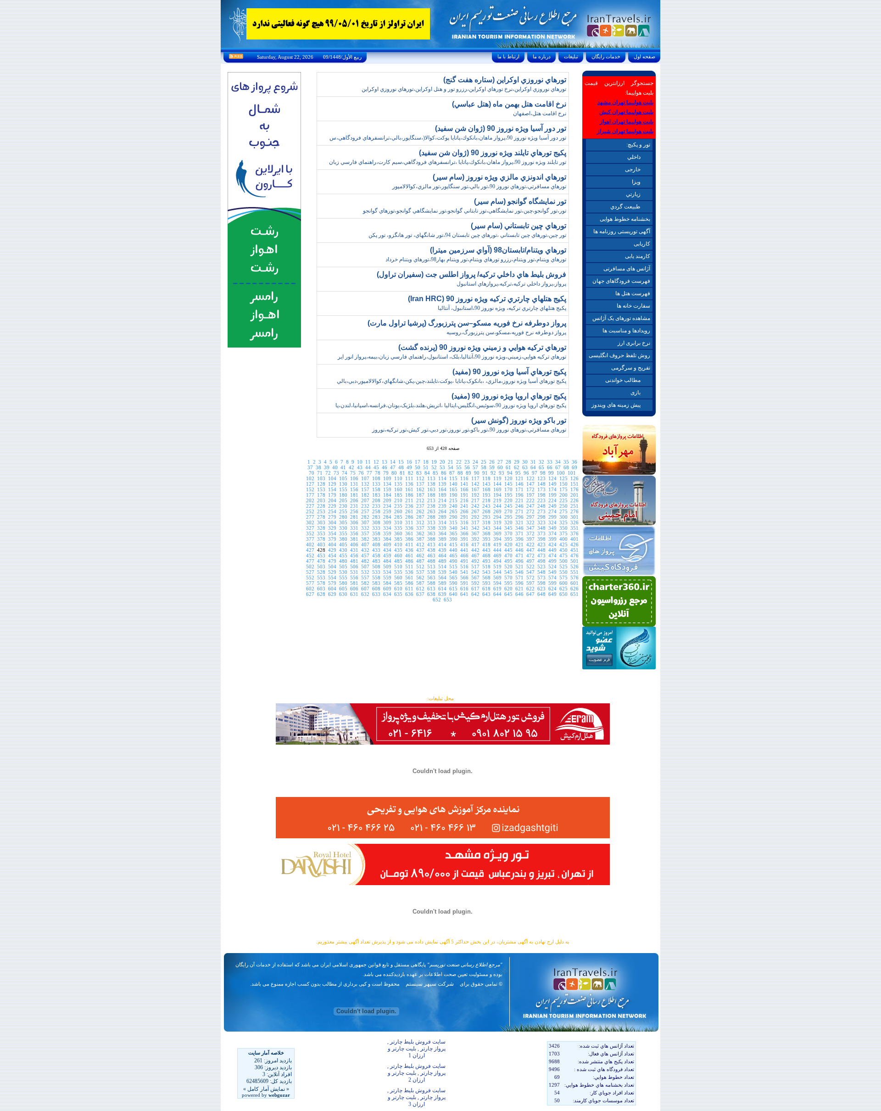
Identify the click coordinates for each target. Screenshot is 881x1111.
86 (443, 473)
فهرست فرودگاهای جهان (621, 281)
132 (365, 484)
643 (486, 594)
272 (530, 511)
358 (376, 533)
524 (552, 566)
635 (398, 594)
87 (452, 473)
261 (409, 511)
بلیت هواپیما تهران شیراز (625, 131)
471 (519, 555)
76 (361, 473)
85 (435, 473)
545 (508, 572)
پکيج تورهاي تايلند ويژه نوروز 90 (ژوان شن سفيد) (492, 153)
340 (453, 528)
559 (387, 577)
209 (387, 500)
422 (530, 544)
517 (475, 566)
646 (519, 594)
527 (310, 572)
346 (519, 528)
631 (354, 594)
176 (574, 489)
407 (365, 544)
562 (420, 577)
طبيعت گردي (625, 206)
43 (359, 467)
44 (368, 467)
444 (497, 550)
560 (398, 577)
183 (376, 495)
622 (530, 588)
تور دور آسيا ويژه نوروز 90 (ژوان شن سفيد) (500, 128)
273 (541, 511)
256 (354, 511)
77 (369, 473)
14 (393, 462)
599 (552, 583)
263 (431, 511)
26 (492, 462)
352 (310, 533)
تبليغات (571, 56)
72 (328, 473)
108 (376, 478)
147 (530, 484)
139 (442, 484)
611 (409, 588)
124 (552, 478)
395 (508, 539)
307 (365, 522)
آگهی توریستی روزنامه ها (621, 231)
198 (541, 495)
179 (332, 495)
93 (501, 473)
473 (541, 555)
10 (359, 462)
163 (431, 489)
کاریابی (642, 244)
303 (321, 522)
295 (508, 517)
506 (354, 566)
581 (354, 583)
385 (398, 539)
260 (398, 511)
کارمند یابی (637, 256)
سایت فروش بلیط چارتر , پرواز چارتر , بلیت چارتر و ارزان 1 (416, 1048)
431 (354, 550)
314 (442, 522)
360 (398, 533)
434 (387, 550)
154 (332, 489)
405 (343, 544)
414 (442, 544)
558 (376, 577)
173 (541, 489)
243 (486, 506)
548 (541, 572)
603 (321, 588)
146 (519, 484)
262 (420, 511)
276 (574, 511)
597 (530, 583)
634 (387, 594)
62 (516, 467)
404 (332, 544)
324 (552, 522)
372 (530, 533)
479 (332, 561)
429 (332, 550)
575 (563, 577)
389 (442, 539)
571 (519, 577)
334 (387, 528)
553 (321, 577)
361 (409, 533)
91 (485, 473)
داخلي (634, 157)
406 (354, 544)
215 (453, 500)
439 (442, 550)
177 (310, 495)
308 (376, 522)
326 (574, 522)
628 (321, 594)
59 (492, 467)
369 (497, 533)
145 (508, 484)
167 (475, 489)
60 (500, 467)
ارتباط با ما (508, 56)
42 (351, 467)
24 (475, 462)
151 (574, 484)
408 (376, 544)
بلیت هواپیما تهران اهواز (626, 121)
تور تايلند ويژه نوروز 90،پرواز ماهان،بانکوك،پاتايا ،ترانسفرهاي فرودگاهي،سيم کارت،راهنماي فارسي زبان (447, 162)
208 (376, 500)
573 (541, 577)
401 (574, 539)
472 (530, 555)
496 (519, 561)
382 (365, 539)
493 (486, 561)
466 (464, 555)
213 (431, 500)
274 (552, 511)
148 (541, 484)
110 (398, 478)
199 (552, 495)
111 (409, 478)
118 (486, 478)
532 (365, 572)
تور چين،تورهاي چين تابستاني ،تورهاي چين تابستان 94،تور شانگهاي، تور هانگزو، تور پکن (467, 235)
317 (475, 522)
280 (343, 517)
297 (530, 517)
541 (464, 572)
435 (398, 550)
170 (508, 489)
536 (409, 572)
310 (398, 522)
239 (442, 506)
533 (376, 572)
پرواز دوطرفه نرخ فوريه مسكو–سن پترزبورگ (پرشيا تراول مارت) (467, 323)
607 (365, 588)
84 (427, 473)
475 (563, 555)
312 (420, 522)
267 (475, 511)
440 (453, 550)
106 (354, 478)
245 (508, 506)
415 (453, 544)
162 (420, 489)
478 (321, 561)
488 (431, 561)
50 (417, 467)
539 (442, 572)
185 (398, 495)
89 (468, 473)
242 (475, 506)
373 (541, 533)
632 (365, 594)
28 (508, 462)
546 (519, 572)
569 (497, 577)
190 (453, 495)
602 (310, 588)
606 (354, 588)
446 (519, 550)
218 (486, 500)
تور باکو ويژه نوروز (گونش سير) (518, 420)
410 (398, 544)
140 (453, 484)
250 (563, 506)
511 (409, 566)
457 (365, 555)
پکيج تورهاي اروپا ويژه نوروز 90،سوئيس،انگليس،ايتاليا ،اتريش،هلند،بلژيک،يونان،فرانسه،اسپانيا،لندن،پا (450, 405)
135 (398, 484)
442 (475, 550)
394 (497, 539)
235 (398, 506)
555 (343, 577)
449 (552, 550)
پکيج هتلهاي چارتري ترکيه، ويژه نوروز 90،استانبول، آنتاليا (502, 308)
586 (409, 583)
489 (442, 561)
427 (310, 550)
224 (552, 500)
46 (384, 467)
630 (343, 594)
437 (420, 550)
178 (321, 495)
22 (459, 462)
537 (420, 572)
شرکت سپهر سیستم (430, 984)
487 (420, 561)
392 (475, 539)
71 (320, 473)
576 (574, 577)
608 (376, 588)
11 (368, 462)
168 (486, 489)
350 (563, 528)
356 (354, 533)
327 (310, 528)
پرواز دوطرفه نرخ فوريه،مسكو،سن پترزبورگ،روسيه (506, 332)
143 (486, 484)
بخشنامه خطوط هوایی (625, 219)
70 (311, 473)
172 (530, 489)
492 (475, 561)
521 (519, 566)
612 (420, 588)
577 (310, 583)
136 (409, 484)
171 (519, 489)
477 (310, 561)
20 (442, 462)
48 (401, 467)
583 (376, 583)
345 (508, 528)
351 (574, 528)
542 (475, 572)
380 (343, 539)
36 (574, 462)
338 (431, 528)
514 (442, 566)
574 (552, 577)
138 (431, 484)
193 (486, 495)
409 (387, 544)
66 (549, 467)
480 (343, 561)
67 (558, 467)
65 (541, 467)
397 (530, 539)
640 (453, 594)
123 (541, 478)
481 (354, 561)
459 (387, 555)
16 (409, 462)
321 (519, 522)
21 (450, 462)
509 (387, 566)
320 (508, 522)
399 (552, 539)
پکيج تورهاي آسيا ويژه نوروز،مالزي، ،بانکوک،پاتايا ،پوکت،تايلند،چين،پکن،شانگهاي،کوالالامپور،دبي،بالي (451, 381)
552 (310, 577)
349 (552, 528)
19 (434, 462)
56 (467, 467)
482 (365, 561)
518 (486, 566)
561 (409, 577)
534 (387, 572)
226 (574, 500)
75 (353, 473)
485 (398, 561)
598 (541, 583)
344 (497, 528)
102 (310, 478)
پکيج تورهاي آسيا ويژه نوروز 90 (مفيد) (509, 372)
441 (464, 550)
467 (475, 555)
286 (409, 517)
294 (497, 517)
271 (519, 511)
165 (453, 489)
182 (365, 495)
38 (318, 467)
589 (442, 583)
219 (497, 500)
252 (310, 511)
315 (453, 522)
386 (409, 539)
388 (431, 539)
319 (497, 522)
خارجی (633, 169)
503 (321, 566)
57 (475, 467)
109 (387, 478)
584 (387, 583)
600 (563, 583)
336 (409, 528)
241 (464, 506)
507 (365, 566)
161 (409, 489)
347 (530, 528)
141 (464, 484)
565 (453, 577)
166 (464, 489)
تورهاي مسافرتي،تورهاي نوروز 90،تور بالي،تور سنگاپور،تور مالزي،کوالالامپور (479, 186)
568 (486, 577)
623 (541, 588)
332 (365, 528)
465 (453, 555)
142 (475, 484)
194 (497, 495)
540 (453, 572)
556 (354, 577)
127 (310, 484)
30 (525, 462)
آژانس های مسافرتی (626, 268)
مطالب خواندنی (623, 380)
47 (393, 467)
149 (552, 484)
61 (508, 467)
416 (464, 544)
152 (310, 489)
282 (365, 517)
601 (574, 583)
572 (530, 577)
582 (365, 583)
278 (321, 517)
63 (525, 467)
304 (332, 522)
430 (343, 550)
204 (332, 500)
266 (464, 511)
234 (387, 506)
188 (431, 495)
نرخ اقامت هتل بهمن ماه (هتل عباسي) (509, 104)
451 (574, 550)
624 (552, 588)
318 (486, 522)
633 (376, 594)
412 (420, 544)
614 (442, 588)
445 (508, 550)
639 (442, 594)
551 (574, 572)
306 (354, 522)
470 (508, 555)
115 (453, 478)
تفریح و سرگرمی (630, 368)
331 (354, 528)
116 (464, 478)
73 (336, 473)
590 (453, 583)
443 (486, 550)
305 (343, 522)
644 (497, 594)
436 (409, 550)
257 (365, 511)
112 (420, 478)
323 (541, 522)
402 (310, 544)
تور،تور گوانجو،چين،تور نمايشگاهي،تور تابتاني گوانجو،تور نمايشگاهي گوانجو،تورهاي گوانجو (464, 211)
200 (563, 495)
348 (541, 528)
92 (493, 473)
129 (332, 484)
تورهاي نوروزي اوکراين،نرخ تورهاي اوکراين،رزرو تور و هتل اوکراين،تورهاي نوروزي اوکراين (464, 89)
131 (354, 484)
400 (563, 539)
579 (332, 583)
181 (354, 495)
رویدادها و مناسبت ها (626, 330)
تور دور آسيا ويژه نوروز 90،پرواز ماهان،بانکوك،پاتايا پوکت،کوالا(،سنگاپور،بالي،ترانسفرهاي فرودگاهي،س (447, 138)
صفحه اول (644, 56)
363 (431, 533)
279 (332, 517)
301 (574, 517)
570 (508, 577)
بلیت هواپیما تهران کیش (626, 112)
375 (563, 533)
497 (530, 561)
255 (343, 511)
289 (442, 517)
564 (442, 577)
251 (574, 506)
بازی (635, 392)
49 (409, 467)
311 (409, 522)
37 (310, 467)
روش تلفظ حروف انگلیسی (619, 355)
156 (354, 489)
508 (376, 566)
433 (376, 550)
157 (365, 489)
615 (453, 588)
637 (420, 594)
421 (519, 544)
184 (387, 495)
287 (420, 517)
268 (486, 511)
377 (310, 539)
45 (376, 467)
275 (563, 511)
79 (386, 473)
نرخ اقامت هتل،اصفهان (539, 113)
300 (563, 517)
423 (541, 544)
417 (475, 544)
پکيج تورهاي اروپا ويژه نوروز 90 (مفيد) (509, 396)
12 (376, 462)
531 (354, 572)
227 (310, 506)
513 (431, 566)
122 (530, 478)
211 (409, 500)
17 (417, 462)
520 (508, 566)
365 (453, 533)
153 (321, 489)
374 (552, 533)
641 (464, 594)
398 (541, 539)
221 (519, 500)
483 (376, 561)
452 (310, 555)
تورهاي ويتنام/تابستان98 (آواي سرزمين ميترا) (498, 250)
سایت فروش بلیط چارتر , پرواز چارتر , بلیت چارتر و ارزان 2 (416, 1073)
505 (343, 566)
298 (541, 517)
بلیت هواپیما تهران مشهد (625, 102)
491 (464, 561)
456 (354, 555)
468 (486, 555)
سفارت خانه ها (633, 306)
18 (426, 462)
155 (343, 489)
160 (398, 489)
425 (563, 544)
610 (398, 588)
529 (332, 572)
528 (321, 572)
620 (508, 588)
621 (519, 588)
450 (563, 550)
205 (343, 500)
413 (431, 544)
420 (508, 544)
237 (420, 506)
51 (426, 467)
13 (384, 462)
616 (464, 588)
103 (321, 478)
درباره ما (541, 56)
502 (310, 566)
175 (563, 489)
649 (552, 594)
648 (541, 594)
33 (549, 462)
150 (563, 484)
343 (486, 528)
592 (475, 583)
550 (563, 572)
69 (574, 467)
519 (497, 566)
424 (552, 544)
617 (475, 588)
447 (530, 550)
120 (508, 478)
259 (387, 511)
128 (321, 484)
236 (409, 506)
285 (398, 517)
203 (321, 500)
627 (310, 594)
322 (530, 522)
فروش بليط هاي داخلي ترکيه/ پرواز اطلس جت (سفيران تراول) (471, 274)
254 (332, 511)
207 (365, 500)
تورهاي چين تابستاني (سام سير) (518, 226)
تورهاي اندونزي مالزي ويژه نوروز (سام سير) (499, 177)
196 (519, 495)
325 (563, 522)
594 (497, 583)
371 (519, 533)
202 (310, 500)
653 (448, 599)
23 (467, 462)
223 (541, 500)
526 (574, 566)
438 (431, 550)
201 (574, 495)
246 (519, 506)
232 (365, 506)
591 (464, 583)
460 (398, 555)
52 (434, 467)
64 (533, 467)
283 (376, 517)
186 (409, 495)
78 (377, 473)
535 (398, 572)
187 (420, 495)
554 (332, 577)
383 (376, 539)
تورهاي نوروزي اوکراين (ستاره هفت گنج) (504, 80)
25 (483, 462)
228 (321, 506)
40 (335, 467)
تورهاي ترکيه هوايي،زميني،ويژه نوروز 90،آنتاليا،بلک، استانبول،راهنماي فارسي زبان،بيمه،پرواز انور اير (452, 357)
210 (398, 500)
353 (321, 533)
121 (519, 478)
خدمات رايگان (606, 56)
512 (420, 566)
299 (552, 517)
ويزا (636, 182)
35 (566, 462)
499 (552, 561)
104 (332, 478)
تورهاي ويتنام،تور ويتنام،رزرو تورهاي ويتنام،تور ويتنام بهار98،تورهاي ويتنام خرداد (475, 259)
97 (534, 473)
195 (508, 495)
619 (497, 588)
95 (518, 473)
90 (477, 473)
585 (398, 583)
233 (376, 506)
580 (343, 583)
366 (464, 533)
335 (398, 528)
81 (402, 473)
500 (563, 561)
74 (344, 473)
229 (332, 506)
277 (310, 517)
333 (376, 528)
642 (475, 594)
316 (464, 522)
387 (420, 539)
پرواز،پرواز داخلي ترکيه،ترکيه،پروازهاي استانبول (511, 284)
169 (497, 489)
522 (530, 566)
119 (497, 478)
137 (420, 484)
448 (541, 550)
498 (541, 561)
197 (530, 495)
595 (508, 583)
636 (409, 594)
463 (431, 555)
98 (543, 473)
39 (326, 467)
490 (453, 561)
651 (574, 594)
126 (574, 478)
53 (442, 467)
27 (500, 462)
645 (508, 594)
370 (508, 533)
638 (431, 594)
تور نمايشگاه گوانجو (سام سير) (520, 201)
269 (497, 511)
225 (563, 500)
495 (508, 561)
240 (453, 506)
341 (464, 528)
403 (321, 544)
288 (431, 517)
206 (354, 500)
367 (475, 533)
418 (486, 544)
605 (343, 588)
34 (558, 462)
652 (437, 599)
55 (459, 467)
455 (343, 555)
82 (410, 473)
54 (450, 467)
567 (475, 577)
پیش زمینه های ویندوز (616, 405)
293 (486, 517)
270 (508, 511)
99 (551, 473)
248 (541, 506)
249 (552, 506)
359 (387, 533)
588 (431, 583)
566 (464, 577)
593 (486, 583)
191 (464, 495)
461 (409, 555)
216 (464, 500)
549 (552, 572)
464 (442, 555)
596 (519, 583)
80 (394, 473)
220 (508, 500)
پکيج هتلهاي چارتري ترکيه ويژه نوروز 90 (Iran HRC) (487, 299)
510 (398, 566)
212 (420, 500)
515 (453, 566)
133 (376, 484)
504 (332, 566)
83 (419, 473)
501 (574, 561)
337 (420, 528)
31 (533, 462)
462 (420, 555)
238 (431, 506)
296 (519, 517)
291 (464, 517)
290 (453, 517)
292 (475, 517)
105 (343, 478)
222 (530, 500)
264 (442, 511)
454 (332, 555)
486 (409, 561)
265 (453, 511)
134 (387, 484)
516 (464, 566)
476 (574, 555)
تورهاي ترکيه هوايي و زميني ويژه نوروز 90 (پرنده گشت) (482, 347)
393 (486, 539)
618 (486, 588)
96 (526, 473)
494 (497, 561)
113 (431, 478)
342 (475, 528)
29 (516, 462)
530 (343, 572)
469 (497, 555)
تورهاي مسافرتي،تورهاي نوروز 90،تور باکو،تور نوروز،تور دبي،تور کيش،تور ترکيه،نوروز (469, 429)
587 (420, 583)
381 (354, 539)
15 (401, 462)
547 (530, 572)
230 (343, 506)
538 (431, 572)
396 (519, 539)
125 (563, 478)
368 (486, 533)
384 (387, 539)
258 (376, 511)
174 (552, 489)
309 (387, 522)
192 (475, 495)
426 (574, 544)
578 (321, 583)
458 (376, 555)
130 (343, 484)
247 (530, 506)
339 (442, 528)
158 (376, 489)
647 (530, 594)
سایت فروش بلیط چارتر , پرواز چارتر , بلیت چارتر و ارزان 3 (416, 1097)
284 (387, 517)
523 (541, 566)
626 (574, 588)
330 (343, 528)
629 (332, 594)
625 (563, 588)
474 (552, 555)
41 (343, 467)
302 (310, 522)
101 (572, 473)
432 (365, 550)
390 (453, 539)
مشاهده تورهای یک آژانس (621, 318)
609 (387, 588)
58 (483, 467)
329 (332, 528)
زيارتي (633, 194)
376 (574, 533)
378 (321, 539)
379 (332, 539)
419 (497, 544)
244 (497, 506)
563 (431, 577)
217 (475, 500)
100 (561, 473)
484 (387, 561)
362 (420, 533)
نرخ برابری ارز (634, 343)
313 (431, 522)
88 (460, 473)
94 (510, 473)
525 (563, 566)
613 (431, 588)
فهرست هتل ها (632, 293)
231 (354, 506)
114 (442, 478)
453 (321, 555)
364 (442, 533)
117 (475, 478)
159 (387, 489)
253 (321, 511)
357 (365, 533)
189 (442, 495)
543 (486, 572)
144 (497, 484)
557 (365, 577)
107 (365, 478)
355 (343, 533)
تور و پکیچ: (638, 144)
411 (409, 544)
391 (464, 539)
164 (442, 489)
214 (442, 500)
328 (321, 528)
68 (566, 467)
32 (541, 462)
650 (563, 594)
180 (343, 495)
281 (354, 517)
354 (332, 533)
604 (332, 588)
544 (497, 572)
